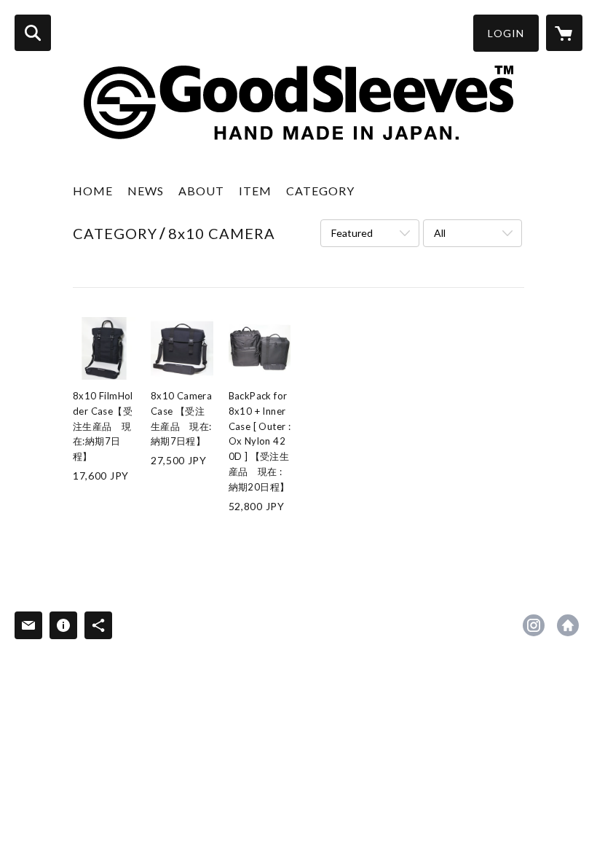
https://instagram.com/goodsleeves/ (534, 625)
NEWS (145, 191)
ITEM (255, 191)
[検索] (33, 33)
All (440, 233)
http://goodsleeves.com (568, 625)
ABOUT (201, 191)
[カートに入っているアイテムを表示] (564, 33)
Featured (352, 233)
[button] (506, 33)
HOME (93, 191)
